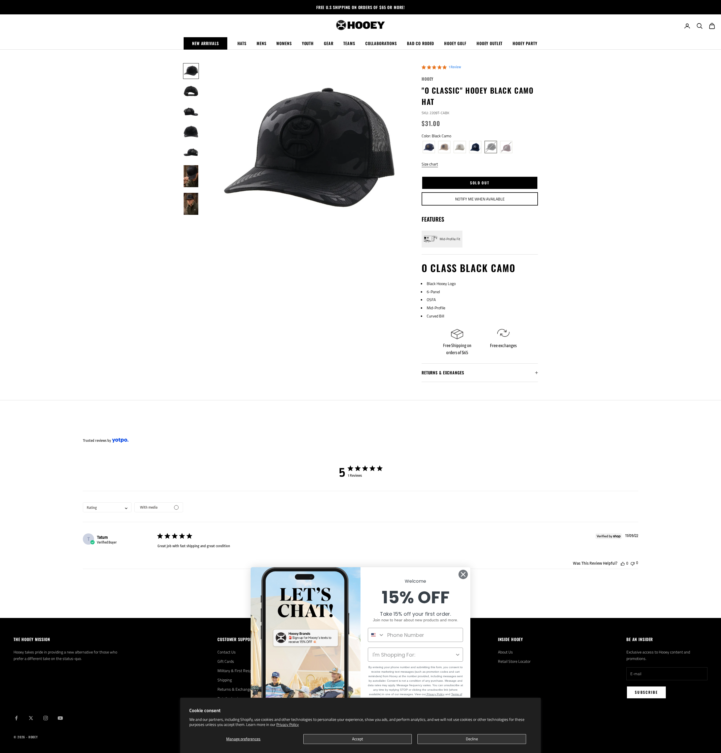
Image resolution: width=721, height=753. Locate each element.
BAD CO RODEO (420, 43)
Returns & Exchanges (235, 689)
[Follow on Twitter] (31, 718)
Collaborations (381, 43)
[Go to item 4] (191, 132)
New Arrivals (205, 43)
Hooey (427, 79)
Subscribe (646, 692)
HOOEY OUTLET (489, 43)
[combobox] (107, 507)
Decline (472, 739)
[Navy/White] (475, 147)
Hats (241, 43)
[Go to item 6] (191, 176)
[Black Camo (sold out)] (491, 147)
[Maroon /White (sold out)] (506, 147)
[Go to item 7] (191, 203)
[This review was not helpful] (633, 563)
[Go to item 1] (191, 71)
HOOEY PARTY (525, 43)
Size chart (430, 164)
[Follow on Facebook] (16, 718)
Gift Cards (225, 661)
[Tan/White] (444, 147)
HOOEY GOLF (455, 43)
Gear (328, 43)
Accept (357, 739)
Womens (283, 43)
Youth (308, 43)
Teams (349, 43)
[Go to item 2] (191, 91)
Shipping (224, 680)
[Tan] (460, 147)
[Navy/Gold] (429, 147)
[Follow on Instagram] (45, 718)
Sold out (480, 183)
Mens (261, 43)
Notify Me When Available (480, 199)
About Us (505, 652)
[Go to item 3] (191, 112)
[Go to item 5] (191, 152)
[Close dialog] (463, 574)
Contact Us (226, 652)
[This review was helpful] (623, 563)
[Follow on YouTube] (60, 718)
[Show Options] (457, 654)
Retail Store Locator (514, 661)
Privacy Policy (287, 724)
